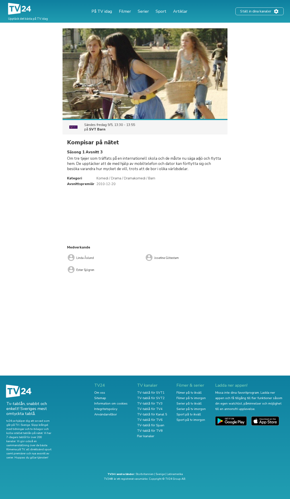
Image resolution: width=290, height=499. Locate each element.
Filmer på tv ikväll (189, 393)
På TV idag (102, 11)
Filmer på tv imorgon (191, 398)
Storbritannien (145, 474)
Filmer (125, 11)
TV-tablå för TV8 (149, 431)
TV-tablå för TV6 (149, 420)
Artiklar (180, 11)
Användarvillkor (105, 414)
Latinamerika (175, 474)
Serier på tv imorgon (191, 409)
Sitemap (100, 398)
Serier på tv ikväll (189, 403)
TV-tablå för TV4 (149, 409)
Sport (161, 11)
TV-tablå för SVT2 (150, 398)
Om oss (99, 393)
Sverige (160, 474)
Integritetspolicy (105, 409)
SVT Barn (97, 129)
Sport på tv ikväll (188, 414)
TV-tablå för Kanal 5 (152, 414)
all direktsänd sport (38, 449)
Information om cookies (111, 403)
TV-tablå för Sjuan (150, 425)
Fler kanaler (145, 436)
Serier (143, 11)
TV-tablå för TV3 (149, 403)
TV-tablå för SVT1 (150, 393)
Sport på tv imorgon (190, 420)
